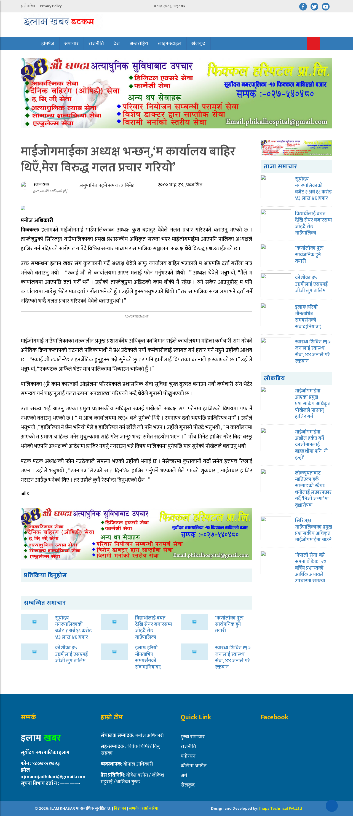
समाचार (71, 43)
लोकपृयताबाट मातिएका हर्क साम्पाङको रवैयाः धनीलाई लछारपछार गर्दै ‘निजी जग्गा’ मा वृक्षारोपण (313, 489)
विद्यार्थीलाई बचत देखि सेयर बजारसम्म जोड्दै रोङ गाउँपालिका (153, 628)
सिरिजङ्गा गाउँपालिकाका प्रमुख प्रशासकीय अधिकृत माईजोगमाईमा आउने (313, 530)
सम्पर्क (134, 808)
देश (117, 43)
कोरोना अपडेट (194, 766)
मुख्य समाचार (193, 737)
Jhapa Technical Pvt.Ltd (280, 808)
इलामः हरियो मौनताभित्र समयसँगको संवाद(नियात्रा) (148, 657)
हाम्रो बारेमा (28, 6)
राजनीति (96, 43)
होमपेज (47, 43)
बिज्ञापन (120, 808)
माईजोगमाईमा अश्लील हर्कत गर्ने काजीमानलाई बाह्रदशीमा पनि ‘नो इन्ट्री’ (311, 445)
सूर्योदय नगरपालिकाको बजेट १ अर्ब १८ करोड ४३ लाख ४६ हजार (73, 628)
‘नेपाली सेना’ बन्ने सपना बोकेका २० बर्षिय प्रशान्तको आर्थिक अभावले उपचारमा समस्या (310, 568)
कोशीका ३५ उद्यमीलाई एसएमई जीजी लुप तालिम (71, 654)
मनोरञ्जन (188, 756)
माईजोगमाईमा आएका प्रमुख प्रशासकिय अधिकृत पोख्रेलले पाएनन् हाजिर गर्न (312, 404)
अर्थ (184, 775)
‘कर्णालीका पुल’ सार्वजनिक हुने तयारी (229, 624)
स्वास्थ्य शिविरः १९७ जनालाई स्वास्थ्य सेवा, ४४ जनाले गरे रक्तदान (233, 657)
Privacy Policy (50, 6)
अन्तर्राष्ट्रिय (139, 43)
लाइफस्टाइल (169, 43)
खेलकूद (198, 43)
